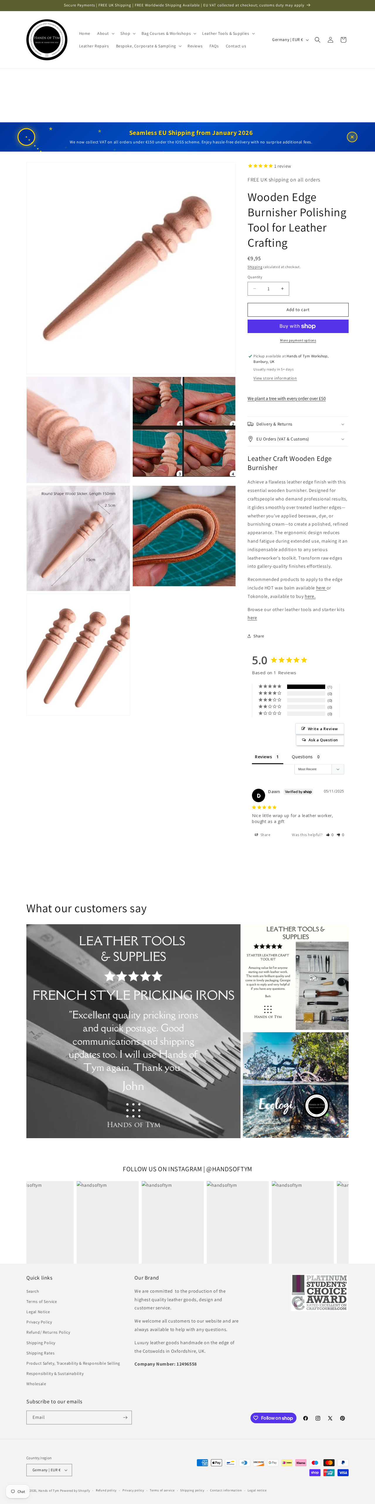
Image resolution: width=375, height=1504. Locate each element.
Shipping (255, 267)
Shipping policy (192, 1490)
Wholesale (36, 1384)
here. (310, 596)
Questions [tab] (302, 756)
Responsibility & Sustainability (55, 1373)
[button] (105, 33)
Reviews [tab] (263, 756)
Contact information (226, 1490)
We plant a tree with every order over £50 (287, 398)
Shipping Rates (40, 1353)
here (321, 588)
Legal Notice (38, 1311)
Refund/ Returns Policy (48, 1332)
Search (32, 1291)
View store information (275, 378)
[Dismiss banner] (352, 137)
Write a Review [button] (323, 728)
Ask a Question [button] (323, 739)
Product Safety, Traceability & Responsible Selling (73, 1363)
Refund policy (106, 1490)
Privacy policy (133, 1490)
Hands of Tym (48, 1490)
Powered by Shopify (75, 1490)
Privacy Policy (39, 1322)
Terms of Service (41, 1301)
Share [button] (258, 636)
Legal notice (257, 1490)
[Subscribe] (125, 1417)
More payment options (298, 340)
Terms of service (162, 1490)
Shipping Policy (40, 1342)
